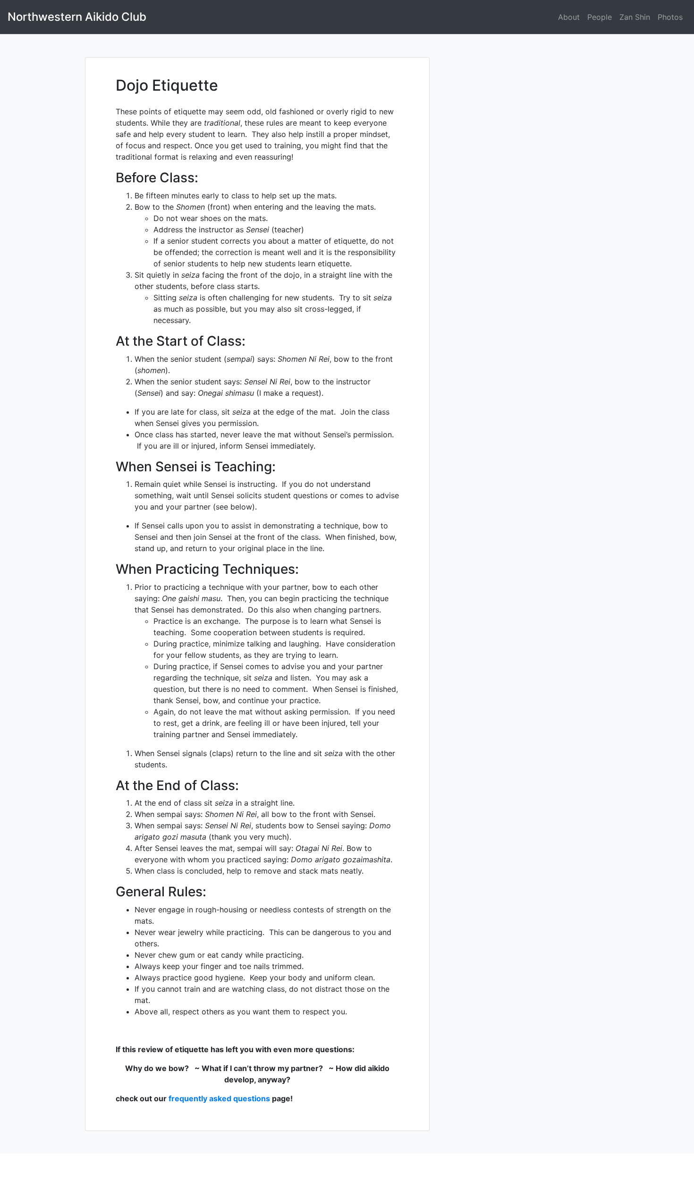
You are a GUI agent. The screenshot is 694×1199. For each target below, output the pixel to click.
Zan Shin (634, 17)
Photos (670, 17)
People (599, 17)
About (569, 17)
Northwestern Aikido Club (77, 17)
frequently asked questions (219, 1098)
